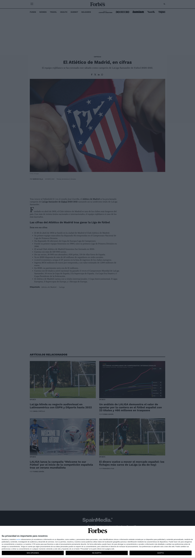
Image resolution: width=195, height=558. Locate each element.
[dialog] (97, 542)
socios (18, 539)
